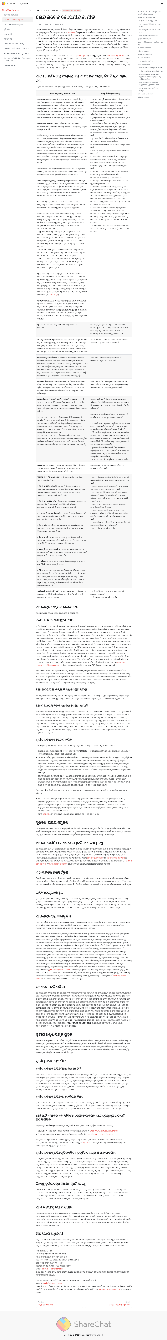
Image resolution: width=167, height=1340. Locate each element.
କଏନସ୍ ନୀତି (8, 34)
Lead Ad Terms (10, 65)
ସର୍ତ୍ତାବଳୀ (46, 814)
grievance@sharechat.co (59, 969)
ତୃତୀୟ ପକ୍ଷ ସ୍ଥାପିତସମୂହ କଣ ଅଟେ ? (150, 68)
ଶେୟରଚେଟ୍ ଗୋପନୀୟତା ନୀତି (14, 19)
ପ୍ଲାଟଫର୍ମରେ (86, 1142)
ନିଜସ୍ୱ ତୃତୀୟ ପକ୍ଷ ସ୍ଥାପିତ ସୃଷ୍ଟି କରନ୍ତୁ (149, 89)
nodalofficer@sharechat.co (53, 1283)
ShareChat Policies (10, 10)
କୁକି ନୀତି (7, 29)
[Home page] (38, 10)
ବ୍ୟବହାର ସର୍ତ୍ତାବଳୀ (11, 15)
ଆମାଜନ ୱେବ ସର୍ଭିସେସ (95, 858)
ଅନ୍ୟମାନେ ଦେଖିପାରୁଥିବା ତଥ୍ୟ (148, 21)
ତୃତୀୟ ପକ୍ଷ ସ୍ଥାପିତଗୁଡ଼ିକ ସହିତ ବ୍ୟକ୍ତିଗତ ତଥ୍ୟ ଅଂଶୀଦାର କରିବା (149, 83)
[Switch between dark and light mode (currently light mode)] (162, 3)
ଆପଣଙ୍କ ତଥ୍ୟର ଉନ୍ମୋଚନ (146, 17)
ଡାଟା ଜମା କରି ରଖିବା (144, 58)
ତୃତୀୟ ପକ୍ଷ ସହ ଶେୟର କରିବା (148, 35)
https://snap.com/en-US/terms (100, 1134)
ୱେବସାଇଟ (72, 32)
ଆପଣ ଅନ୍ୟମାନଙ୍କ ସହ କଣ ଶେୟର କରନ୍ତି (150, 31)
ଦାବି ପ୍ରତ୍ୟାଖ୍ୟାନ (143, 51)
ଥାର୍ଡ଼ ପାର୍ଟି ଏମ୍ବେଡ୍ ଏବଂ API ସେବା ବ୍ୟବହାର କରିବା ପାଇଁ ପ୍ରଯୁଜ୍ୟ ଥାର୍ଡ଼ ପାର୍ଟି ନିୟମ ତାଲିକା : (150, 76)
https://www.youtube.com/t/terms (104, 1131)
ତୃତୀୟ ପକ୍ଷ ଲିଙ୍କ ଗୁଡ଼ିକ (145, 61)
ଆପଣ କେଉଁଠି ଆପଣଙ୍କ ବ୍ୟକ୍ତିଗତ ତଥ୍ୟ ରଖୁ (150, 43)
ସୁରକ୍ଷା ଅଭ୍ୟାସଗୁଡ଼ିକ (144, 39)
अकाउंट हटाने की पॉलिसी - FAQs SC (17, 48)
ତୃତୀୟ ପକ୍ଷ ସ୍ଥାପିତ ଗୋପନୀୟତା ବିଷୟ (151, 71)
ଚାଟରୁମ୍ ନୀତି (8, 39)
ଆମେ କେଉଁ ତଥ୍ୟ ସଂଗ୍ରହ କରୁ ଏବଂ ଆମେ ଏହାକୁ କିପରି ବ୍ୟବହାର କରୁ (150, 13)
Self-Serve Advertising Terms (16, 53)
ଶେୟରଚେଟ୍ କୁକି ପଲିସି (115, 55)
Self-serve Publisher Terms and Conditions (17, 59)
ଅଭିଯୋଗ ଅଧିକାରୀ (143, 97)
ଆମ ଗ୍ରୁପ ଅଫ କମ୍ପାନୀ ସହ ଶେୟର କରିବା (150, 25)
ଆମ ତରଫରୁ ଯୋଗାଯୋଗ (145, 94)
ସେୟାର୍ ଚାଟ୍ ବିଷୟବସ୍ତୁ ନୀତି (13, 24)
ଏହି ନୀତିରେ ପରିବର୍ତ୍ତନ (144, 48)
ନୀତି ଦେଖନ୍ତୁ (53, 294)
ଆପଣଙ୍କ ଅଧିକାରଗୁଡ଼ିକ (145, 54)
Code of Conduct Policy (14, 43)
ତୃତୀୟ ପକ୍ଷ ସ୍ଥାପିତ (144, 64)
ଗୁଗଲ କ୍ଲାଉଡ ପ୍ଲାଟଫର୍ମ (116, 858)
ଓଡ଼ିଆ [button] (24, 3)
